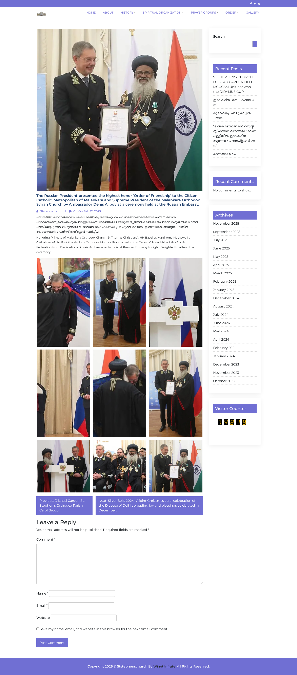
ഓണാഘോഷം (224, 154)
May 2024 (221, 331)
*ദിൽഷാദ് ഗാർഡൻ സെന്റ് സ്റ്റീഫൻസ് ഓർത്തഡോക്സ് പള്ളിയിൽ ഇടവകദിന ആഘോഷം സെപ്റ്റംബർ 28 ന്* (234, 136)
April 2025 (221, 265)
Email (41, 605)
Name (42, 593)
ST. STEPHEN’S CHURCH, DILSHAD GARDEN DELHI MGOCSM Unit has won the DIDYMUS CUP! (234, 84)
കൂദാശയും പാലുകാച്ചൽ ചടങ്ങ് (232, 115)
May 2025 (220, 257)
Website (43, 618)
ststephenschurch (53, 211)
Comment (45, 539)
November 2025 (226, 223)
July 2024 (221, 315)
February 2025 (224, 281)
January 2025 (223, 290)
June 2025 (221, 248)
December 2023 (226, 364)
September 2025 (226, 232)
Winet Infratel (164, 666)
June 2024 (221, 323)
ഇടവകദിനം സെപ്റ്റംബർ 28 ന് (234, 102)
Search (219, 36)
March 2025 (222, 273)
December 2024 (226, 298)
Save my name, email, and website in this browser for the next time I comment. (104, 629)
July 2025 (220, 240)
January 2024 (224, 356)
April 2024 (221, 339)
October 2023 (224, 381)
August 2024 (223, 306)
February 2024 (225, 348)
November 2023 (226, 373)
